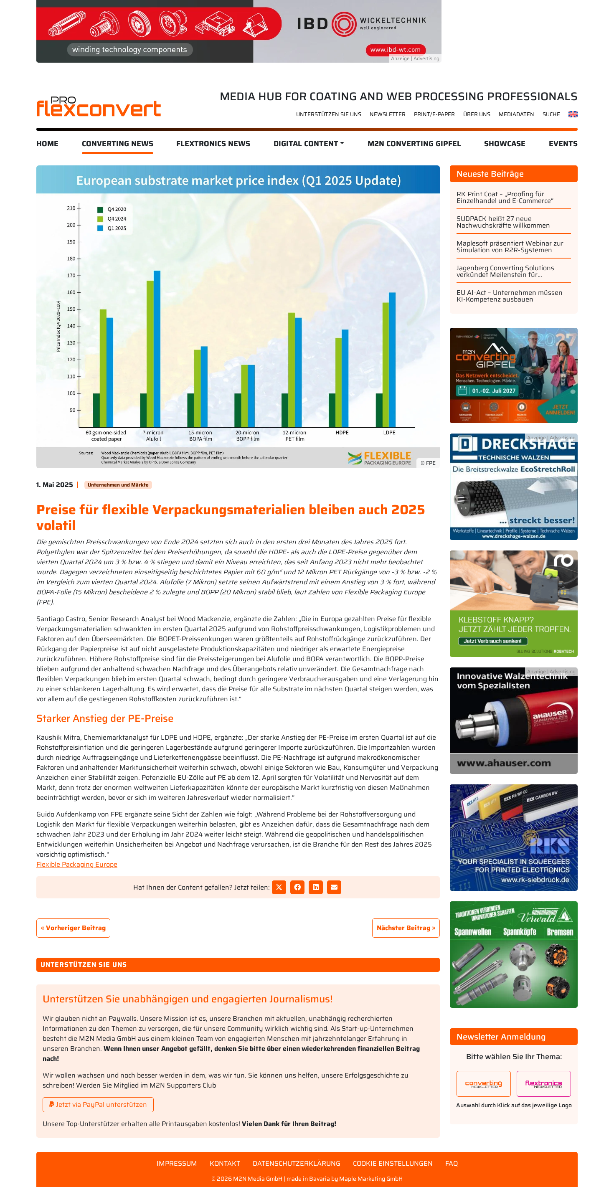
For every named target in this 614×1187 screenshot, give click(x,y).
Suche (551, 114)
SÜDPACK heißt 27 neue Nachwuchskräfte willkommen (503, 222)
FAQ (451, 1163)
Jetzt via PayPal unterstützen (100, 1104)
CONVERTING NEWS (117, 144)
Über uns (476, 114)
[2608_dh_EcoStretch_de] (514, 492)
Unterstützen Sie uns (328, 114)
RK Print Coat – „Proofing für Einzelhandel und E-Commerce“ (505, 197)
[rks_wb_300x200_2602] (514, 842)
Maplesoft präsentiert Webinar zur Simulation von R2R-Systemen (510, 247)
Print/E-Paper (434, 114)
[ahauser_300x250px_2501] (514, 725)
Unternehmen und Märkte (118, 485)
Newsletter (388, 114)
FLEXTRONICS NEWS (213, 144)
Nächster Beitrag (403, 928)
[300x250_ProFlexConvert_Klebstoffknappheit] (514, 609)
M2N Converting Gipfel (414, 144)
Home (47, 144)
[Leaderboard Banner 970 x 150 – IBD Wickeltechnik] (238, 30)
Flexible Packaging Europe (76, 864)
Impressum (177, 1163)
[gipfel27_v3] (514, 380)
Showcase (504, 144)
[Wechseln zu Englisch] (573, 114)
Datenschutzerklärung (296, 1163)
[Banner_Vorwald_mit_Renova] (514, 959)
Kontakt (225, 1163)
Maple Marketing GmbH (371, 1178)
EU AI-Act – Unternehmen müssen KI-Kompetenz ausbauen (510, 296)
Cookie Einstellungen (393, 1163)
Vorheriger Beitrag (76, 928)
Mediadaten (516, 114)
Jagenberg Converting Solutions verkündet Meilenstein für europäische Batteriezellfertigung (508, 271)
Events (563, 144)
